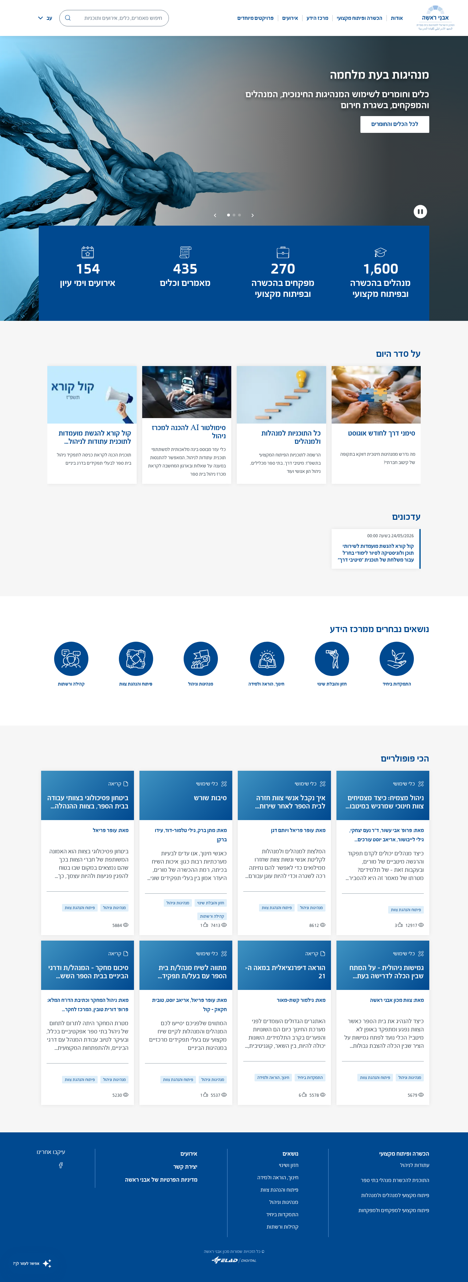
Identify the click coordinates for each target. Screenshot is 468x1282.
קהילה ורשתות (212, 916)
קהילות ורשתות (282, 1226)
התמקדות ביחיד (310, 1077)
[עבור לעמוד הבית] (435, 17)
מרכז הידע (317, 18)
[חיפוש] (68, 18)
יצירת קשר (185, 1167)
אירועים (290, 18)
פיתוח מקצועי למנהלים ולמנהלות (395, 1195)
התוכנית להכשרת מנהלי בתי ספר (395, 1180)
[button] (252, 215)
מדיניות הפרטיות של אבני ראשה (161, 1180)
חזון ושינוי (288, 1165)
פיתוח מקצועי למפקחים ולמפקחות (393, 1210)
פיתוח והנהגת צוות (406, 909)
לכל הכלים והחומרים (394, 124)
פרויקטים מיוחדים (255, 18)
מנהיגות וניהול (311, 907)
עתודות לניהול (414, 1165)
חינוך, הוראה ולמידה (273, 1077)
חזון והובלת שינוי (210, 903)
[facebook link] (61, 1167)
